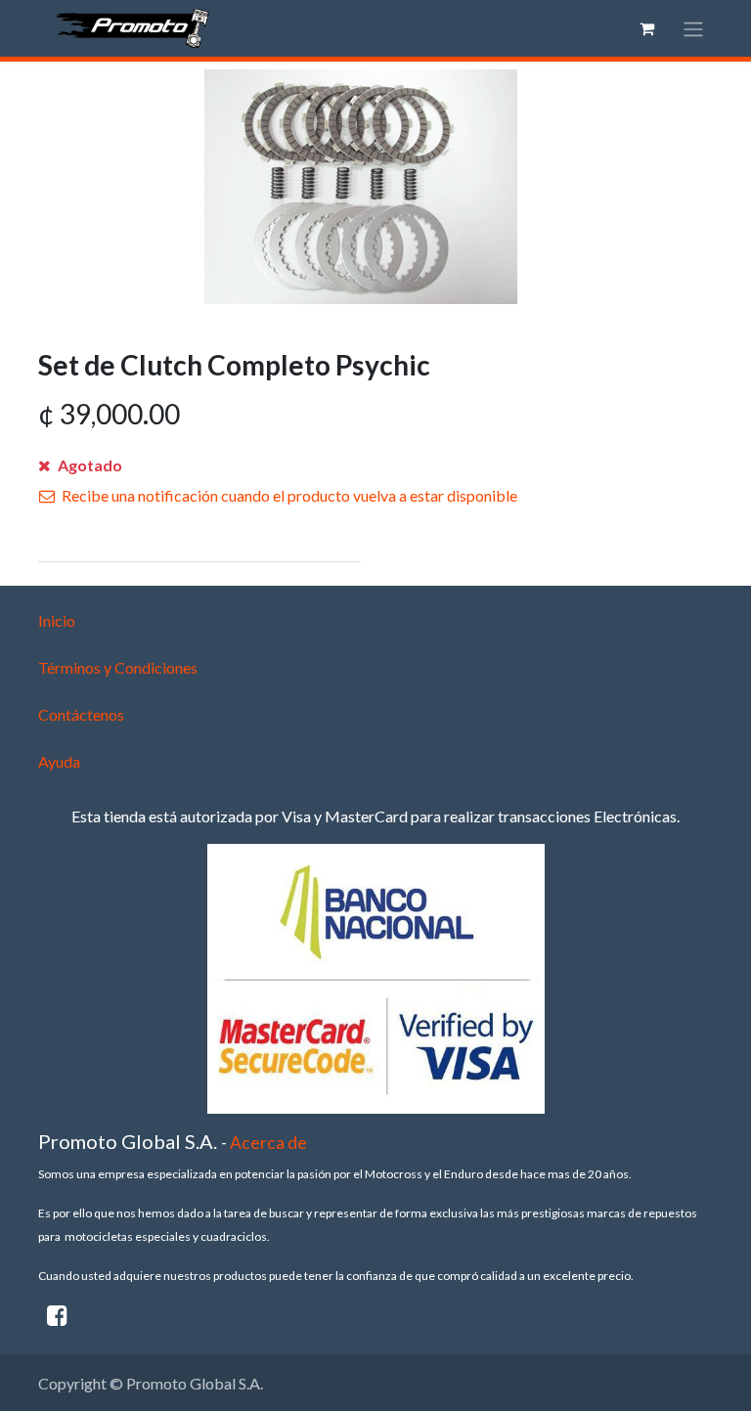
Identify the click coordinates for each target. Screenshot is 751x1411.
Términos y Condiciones (118, 667)
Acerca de (268, 1142)
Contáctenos (81, 714)
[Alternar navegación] (693, 28)
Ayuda (59, 761)
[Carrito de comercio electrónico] (646, 28)
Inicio (56, 620)
